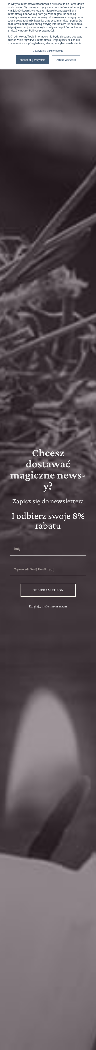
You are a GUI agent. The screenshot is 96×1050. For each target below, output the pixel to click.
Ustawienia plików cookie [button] (48, 50)
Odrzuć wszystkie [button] (66, 59)
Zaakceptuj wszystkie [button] (32, 59)
